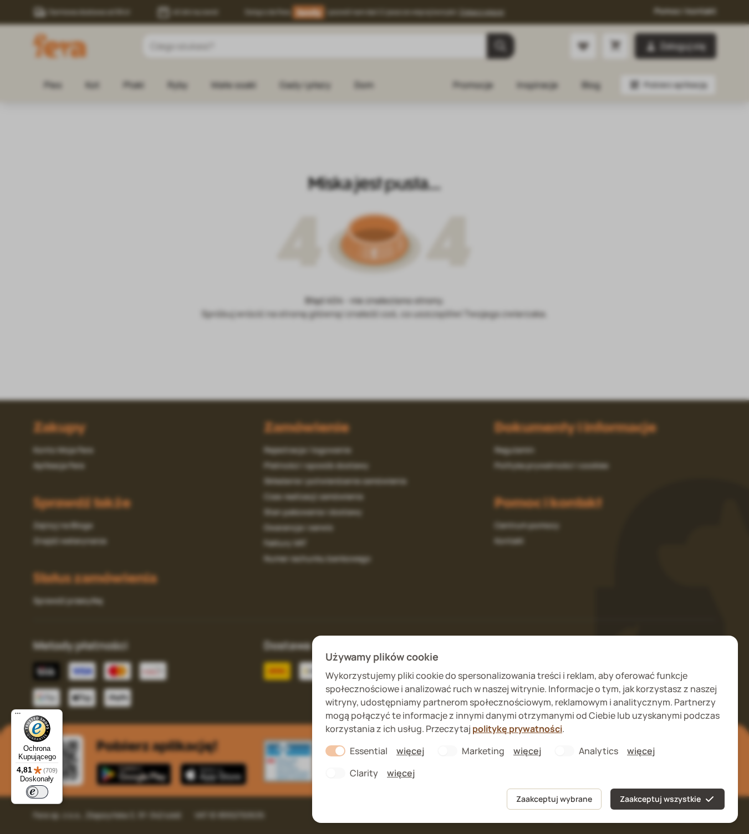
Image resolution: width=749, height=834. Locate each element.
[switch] (37, 792)
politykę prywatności (517, 729)
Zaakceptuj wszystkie (660, 799)
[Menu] (17, 716)
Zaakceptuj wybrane (554, 799)
